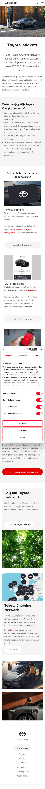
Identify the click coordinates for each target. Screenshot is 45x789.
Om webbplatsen (22, 771)
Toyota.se (23, 754)
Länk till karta (13, 649)
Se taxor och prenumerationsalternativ (22, 472)
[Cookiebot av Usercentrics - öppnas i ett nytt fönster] (28, 349)
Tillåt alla (22, 423)
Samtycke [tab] (8, 355)
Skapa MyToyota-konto (23, 319)
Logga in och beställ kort (23, 245)
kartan (13, 630)
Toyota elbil (17, 229)
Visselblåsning (22, 776)
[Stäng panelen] (41, 349)
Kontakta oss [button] (22, 748)
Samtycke (22, 763)
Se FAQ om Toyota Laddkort (19, 525)
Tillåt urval (23, 431)
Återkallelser (22, 767)
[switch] (39, 400)
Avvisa (22, 438)
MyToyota (22, 758)
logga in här (31, 290)
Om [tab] (36, 355)
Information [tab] (22, 355)
